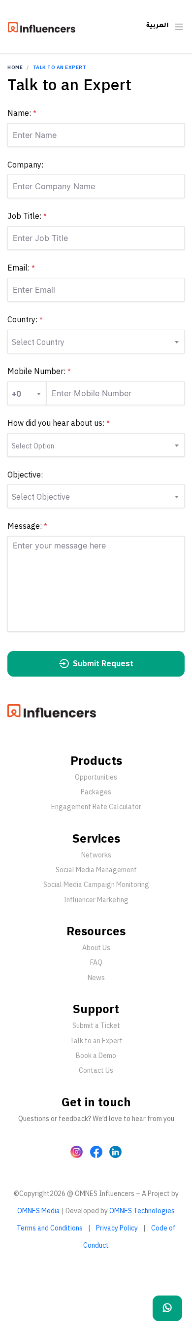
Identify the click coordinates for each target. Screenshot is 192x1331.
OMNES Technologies (142, 1210)
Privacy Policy (117, 1228)
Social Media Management (96, 869)
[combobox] (96, 341)
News (96, 977)
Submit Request (102, 663)
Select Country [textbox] (38, 342)
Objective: (25, 474)
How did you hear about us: (58, 423)
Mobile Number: (39, 371)
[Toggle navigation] (179, 26)
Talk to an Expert (96, 1040)
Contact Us (96, 1070)
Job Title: (27, 216)
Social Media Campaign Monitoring (96, 884)
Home (15, 67)
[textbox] (25, 393)
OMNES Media (38, 1210)
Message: (27, 526)
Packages (96, 791)
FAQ (96, 962)
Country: (25, 319)
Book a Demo (96, 1055)
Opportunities (96, 777)
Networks (96, 855)
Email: (21, 268)
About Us (96, 947)
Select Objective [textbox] (41, 497)
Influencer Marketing (96, 899)
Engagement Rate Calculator (96, 806)
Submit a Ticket (96, 1025)
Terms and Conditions (50, 1228)
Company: (25, 165)
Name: (21, 113)
